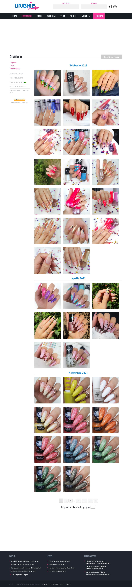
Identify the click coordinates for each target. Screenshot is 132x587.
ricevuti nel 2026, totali (19, 102)
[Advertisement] (66, 37)
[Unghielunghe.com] (27, 5)
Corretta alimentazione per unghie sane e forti (26, 568)
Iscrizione (99, 16)
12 (78, 500)
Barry (103, 561)
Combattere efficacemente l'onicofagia (23, 571)
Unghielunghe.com (25, 584)
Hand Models (27, 16)
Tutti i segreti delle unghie (19, 575)
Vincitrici (73, 16)
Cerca (62, 16)
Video (39, 16)
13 (84, 500)
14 (90, 500)
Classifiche (51, 16)
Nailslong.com (36, 584)
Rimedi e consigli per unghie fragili (22, 564)
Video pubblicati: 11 (16, 78)
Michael (103, 567)
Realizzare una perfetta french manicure (61, 568)
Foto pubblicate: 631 (16, 74)
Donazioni (86, 16)
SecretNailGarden (104, 563)
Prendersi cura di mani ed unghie (59, 561)
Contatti (68, 584)
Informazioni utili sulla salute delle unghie (24, 561)
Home (14, 16)
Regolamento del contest (50, 584)
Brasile (21, 82)
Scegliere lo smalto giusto (57, 564)
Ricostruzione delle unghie (57, 571)
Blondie (100, 569)
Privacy (62, 584)
